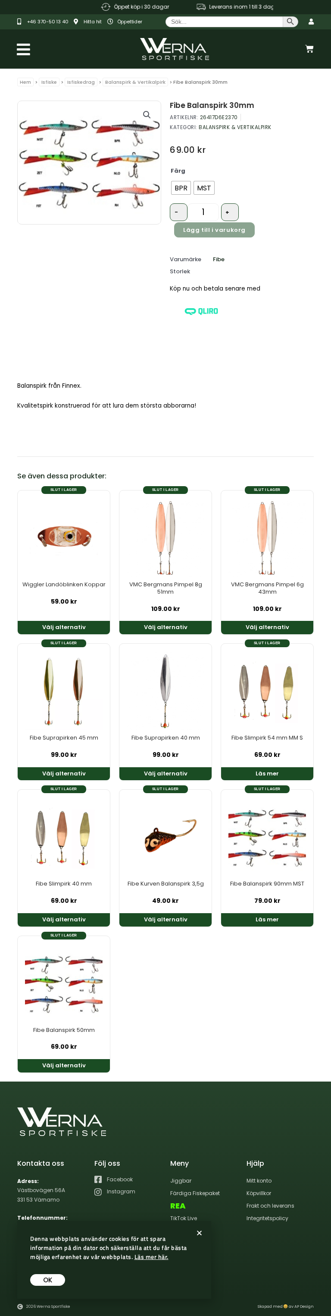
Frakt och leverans (270, 1205)
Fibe (219, 259)
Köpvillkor (259, 1193)
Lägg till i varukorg (214, 230)
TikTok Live (183, 1218)
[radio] (181, 187)
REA (178, 1206)
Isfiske (49, 82)
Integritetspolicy (267, 1218)
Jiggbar (180, 1180)
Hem (25, 82)
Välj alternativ (64, 627)
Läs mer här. (151, 1256)
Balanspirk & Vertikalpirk (135, 82)
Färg (178, 171)
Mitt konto (259, 1180)
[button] (147, 115)
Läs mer (267, 773)
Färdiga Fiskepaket (195, 1193)
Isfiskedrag (81, 82)
